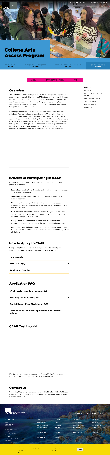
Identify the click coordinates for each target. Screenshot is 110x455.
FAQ (75, 80)
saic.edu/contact (9, 431)
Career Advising (77, 427)
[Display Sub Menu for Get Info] (97, 2)
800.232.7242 (8, 434)
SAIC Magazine (58, 430)
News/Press (57, 427)
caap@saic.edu (41, 394)
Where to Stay (95, 432)
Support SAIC (58, 425)
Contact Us (88, 107)
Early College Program (10, 65)
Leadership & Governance (42, 425)
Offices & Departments (42, 427)
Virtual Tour (95, 434)
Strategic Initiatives (41, 422)
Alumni (56, 422)
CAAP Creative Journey (55, 80)
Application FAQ (90, 101)
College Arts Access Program (98, 65)
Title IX (38, 434)
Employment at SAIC (41, 437)
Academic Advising (77, 422)
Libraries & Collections (78, 434)
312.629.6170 (27, 394)
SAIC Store (57, 432)
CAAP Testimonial (90, 104)
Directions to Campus (96, 425)
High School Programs (12, 44)
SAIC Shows (57, 437)
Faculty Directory (77, 432)
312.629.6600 (8, 440)
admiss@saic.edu (9, 425)
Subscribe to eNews (59, 434)
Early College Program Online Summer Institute (68, 65)
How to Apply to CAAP (92, 98)
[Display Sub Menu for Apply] (87, 2)
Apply (33, 80)
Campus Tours (95, 422)
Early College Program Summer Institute (35, 65)
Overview (87, 90)
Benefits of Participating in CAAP (93, 94)
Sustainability (40, 430)
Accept (80, 449)
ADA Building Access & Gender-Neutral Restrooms (98, 429)
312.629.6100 (8, 436)
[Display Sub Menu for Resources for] (79, 2)
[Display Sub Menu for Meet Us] (106, 2)
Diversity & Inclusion (41, 432)
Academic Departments (78, 425)
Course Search (76, 430)
